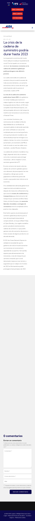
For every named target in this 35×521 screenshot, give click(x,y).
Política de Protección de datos (16, 515)
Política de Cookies (20, 517)
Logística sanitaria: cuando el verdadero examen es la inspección (17, 334)
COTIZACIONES (17, 18)
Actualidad (15, 339)
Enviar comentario (20, 492)
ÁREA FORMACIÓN (17, 9)
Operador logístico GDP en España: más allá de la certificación (16, 404)
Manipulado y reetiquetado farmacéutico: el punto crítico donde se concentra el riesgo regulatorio (16, 368)
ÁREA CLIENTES (17, 13)
